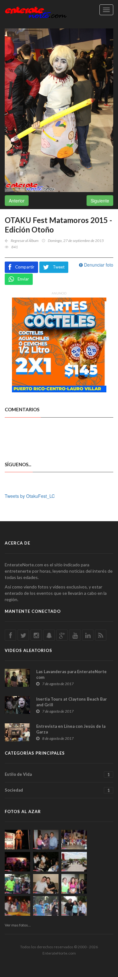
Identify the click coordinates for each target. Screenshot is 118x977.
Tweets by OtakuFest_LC (30, 496)
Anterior (17, 200)
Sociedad (57, 790)
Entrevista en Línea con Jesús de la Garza (70, 729)
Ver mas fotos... (18, 925)
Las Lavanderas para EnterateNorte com (71, 674)
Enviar (23, 278)
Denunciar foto (98, 265)
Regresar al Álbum (24, 240)
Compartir (24, 266)
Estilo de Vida (57, 774)
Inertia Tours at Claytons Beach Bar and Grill (71, 702)
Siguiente (100, 200)
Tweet (59, 266)
